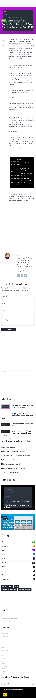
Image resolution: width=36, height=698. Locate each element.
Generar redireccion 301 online (14, 468)
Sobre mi (4, 633)
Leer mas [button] (19, 690)
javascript (17, 546)
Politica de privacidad (9, 618)
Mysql (17, 575)
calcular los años (25, 590)
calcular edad (7, 586)
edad (16, 586)
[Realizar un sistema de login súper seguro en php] (5, 415)
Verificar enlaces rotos (11, 472)
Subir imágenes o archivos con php (22, 424)
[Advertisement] (18, 229)
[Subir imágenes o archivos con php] (5, 424)
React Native (17, 579)
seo (17, 554)
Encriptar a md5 (9, 447)
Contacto (4, 636)
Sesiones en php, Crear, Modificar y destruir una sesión (16, 433)
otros (17, 558)
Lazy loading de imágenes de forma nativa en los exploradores (17, 525)
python (6, 501)
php (3, 20)
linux (17, 550)
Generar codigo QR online (12, 464)
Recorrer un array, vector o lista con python (22, 406)
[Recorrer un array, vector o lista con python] (5, 407)
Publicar (9, 329)
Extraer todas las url (10, 460)
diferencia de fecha (9, 590)
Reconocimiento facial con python (16, 506)
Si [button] (4, 694)
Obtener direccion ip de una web (14, 452)
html (5, 519)
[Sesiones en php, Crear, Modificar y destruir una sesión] (5, 431)
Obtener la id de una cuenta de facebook (16, 456)
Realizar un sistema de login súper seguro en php (22, 414)
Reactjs (17, 571)
